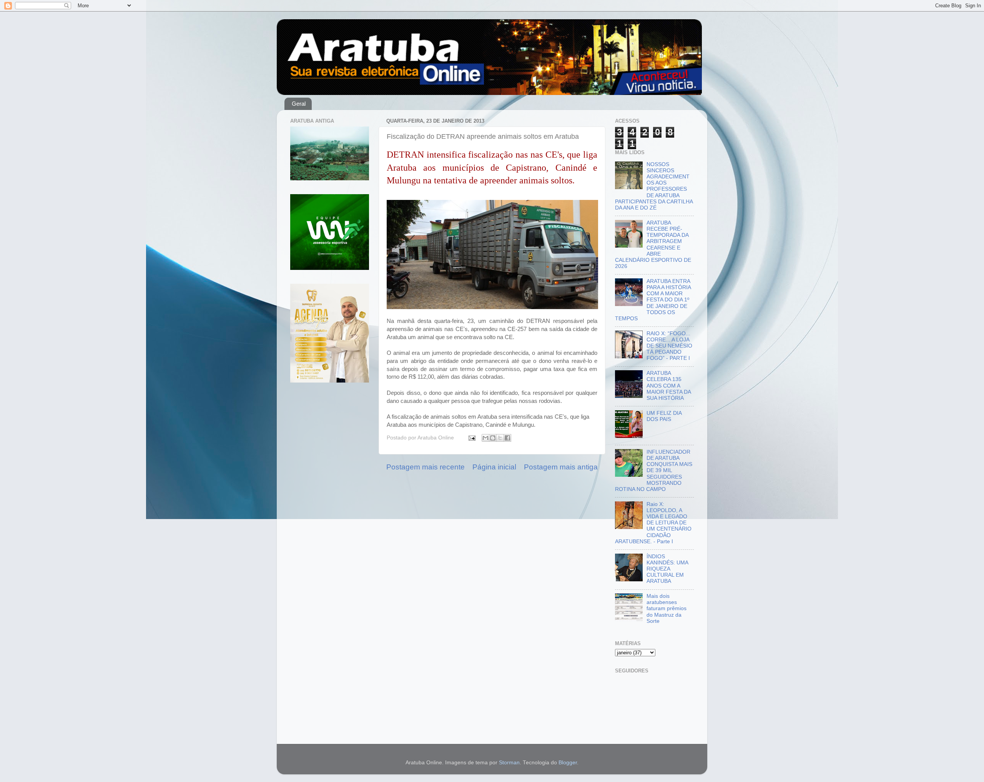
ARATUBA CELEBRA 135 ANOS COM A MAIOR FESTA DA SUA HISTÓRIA (669, 385)
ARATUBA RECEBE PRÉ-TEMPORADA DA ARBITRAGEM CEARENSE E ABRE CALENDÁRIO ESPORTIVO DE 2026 (653, 244)
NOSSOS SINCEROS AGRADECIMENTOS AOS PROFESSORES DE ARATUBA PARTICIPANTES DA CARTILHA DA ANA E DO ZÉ (654, 186)
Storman (509, 762)
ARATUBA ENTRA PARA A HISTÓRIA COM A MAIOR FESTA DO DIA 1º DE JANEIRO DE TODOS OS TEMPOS (653, 299)
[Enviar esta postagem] (471, 438)
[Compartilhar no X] (500, 438)
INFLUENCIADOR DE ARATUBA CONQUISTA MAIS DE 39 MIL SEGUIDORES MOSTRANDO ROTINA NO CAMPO (653, 470)
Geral (299, 103)
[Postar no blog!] (493, 438)
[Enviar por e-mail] (485, 438)
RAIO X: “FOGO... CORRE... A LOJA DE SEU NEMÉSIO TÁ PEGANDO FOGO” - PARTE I (669, 346)
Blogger (567, 762)
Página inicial (494, 467)
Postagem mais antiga (561, 467)
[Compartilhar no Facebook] (507, 438)
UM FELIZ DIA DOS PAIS (664, 416)
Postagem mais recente (425, 467)
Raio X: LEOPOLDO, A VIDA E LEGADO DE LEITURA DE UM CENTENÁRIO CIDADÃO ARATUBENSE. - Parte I (653, 522)
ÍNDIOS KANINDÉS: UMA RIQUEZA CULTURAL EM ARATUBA (667, 569)
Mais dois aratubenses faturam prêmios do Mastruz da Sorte (666, 608)
